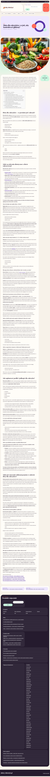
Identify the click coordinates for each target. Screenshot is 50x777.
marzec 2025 (28, 697)
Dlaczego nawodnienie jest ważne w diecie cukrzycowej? (13, 107)
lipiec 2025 (28, 690)
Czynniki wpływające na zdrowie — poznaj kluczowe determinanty (13, 760)
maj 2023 (27, 711)
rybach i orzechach (22, 272)
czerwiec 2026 (28, 670)
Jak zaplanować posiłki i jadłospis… (9, 101)
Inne (22, 13)
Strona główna (46, 1)
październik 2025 (29, 684)
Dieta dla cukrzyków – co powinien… (9, 92)
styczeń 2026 (28, 679)
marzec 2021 (28, 718)
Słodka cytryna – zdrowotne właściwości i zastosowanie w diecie (13, 638)
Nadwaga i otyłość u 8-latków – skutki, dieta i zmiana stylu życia (13, 753)
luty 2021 (27, 720)
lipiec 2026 (28, 668)
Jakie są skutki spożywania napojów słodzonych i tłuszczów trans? (14, 99)
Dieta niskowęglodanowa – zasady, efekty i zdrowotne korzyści (13, 579)
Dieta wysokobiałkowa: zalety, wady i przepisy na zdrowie (35, 589)
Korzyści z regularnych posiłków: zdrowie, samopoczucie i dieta (13, 577)
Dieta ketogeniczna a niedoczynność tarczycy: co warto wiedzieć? (13, 619)
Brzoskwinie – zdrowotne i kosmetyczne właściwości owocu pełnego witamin (15, 762)
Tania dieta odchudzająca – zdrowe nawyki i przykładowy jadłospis (13, 626)
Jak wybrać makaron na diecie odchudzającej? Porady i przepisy (13, 624)
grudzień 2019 (28, 745)
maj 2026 (27, 672)
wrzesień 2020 (28, 729)
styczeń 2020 (28, 743)
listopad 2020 (28, 725)
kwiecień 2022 (28, 715)
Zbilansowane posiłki (8, 190)
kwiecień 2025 (28, 695)
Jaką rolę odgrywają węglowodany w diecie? (12, 94)
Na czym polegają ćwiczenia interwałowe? (10, 653)
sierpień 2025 (28, 688)
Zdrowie (19, 13)
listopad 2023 (28, 709)
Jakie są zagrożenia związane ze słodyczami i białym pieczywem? (14, 100)
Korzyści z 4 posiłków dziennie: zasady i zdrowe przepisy (12, 644)
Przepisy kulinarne (31, 13)
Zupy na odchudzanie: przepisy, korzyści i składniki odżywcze (12, 755)
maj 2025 (27, 693)
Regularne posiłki (8, 172)
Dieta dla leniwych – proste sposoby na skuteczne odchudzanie (13, 589)
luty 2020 (27, 741)
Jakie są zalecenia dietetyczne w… (9, 93)
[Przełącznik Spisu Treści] (23, 91)
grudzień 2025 (28, 681)
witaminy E (14, 248)
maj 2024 (27, 704)
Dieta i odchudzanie (8, 13)
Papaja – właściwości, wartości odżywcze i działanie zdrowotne (13, 628)
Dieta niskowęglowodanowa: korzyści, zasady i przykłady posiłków (14, 580)
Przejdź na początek (46, 773)
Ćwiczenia (14, 13)
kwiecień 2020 (28, 738)
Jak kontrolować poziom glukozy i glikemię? (12, 106)
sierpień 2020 (28, 731)
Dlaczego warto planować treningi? (8, 655)
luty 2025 (27, 699)
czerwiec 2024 (28, 702)
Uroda (26, 13)
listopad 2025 (28, 683)
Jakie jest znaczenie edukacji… (8, 105)
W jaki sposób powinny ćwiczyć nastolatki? (10, 651)
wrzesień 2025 (28, 686)
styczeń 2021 (28, 722)
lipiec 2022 (28, 713)
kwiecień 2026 (28, 674)
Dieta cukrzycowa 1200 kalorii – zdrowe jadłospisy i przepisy (13, 576)
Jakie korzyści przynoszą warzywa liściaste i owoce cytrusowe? (14, 98)
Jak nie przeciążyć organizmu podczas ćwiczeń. (10, 660)
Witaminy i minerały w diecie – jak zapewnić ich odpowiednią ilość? (14, 758)
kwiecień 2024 (28, 706)
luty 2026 (27, 677)
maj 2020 (27, 736)
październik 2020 (29, 727)
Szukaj (28, 9)
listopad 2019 (28, 747)
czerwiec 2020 (28, 734)
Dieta (2, 13)
